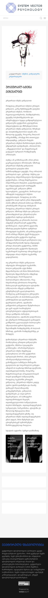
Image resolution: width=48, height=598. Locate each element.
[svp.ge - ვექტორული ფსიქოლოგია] (24, 8)
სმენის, (25, 74)
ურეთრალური (15, 76)
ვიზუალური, (34, 74)
